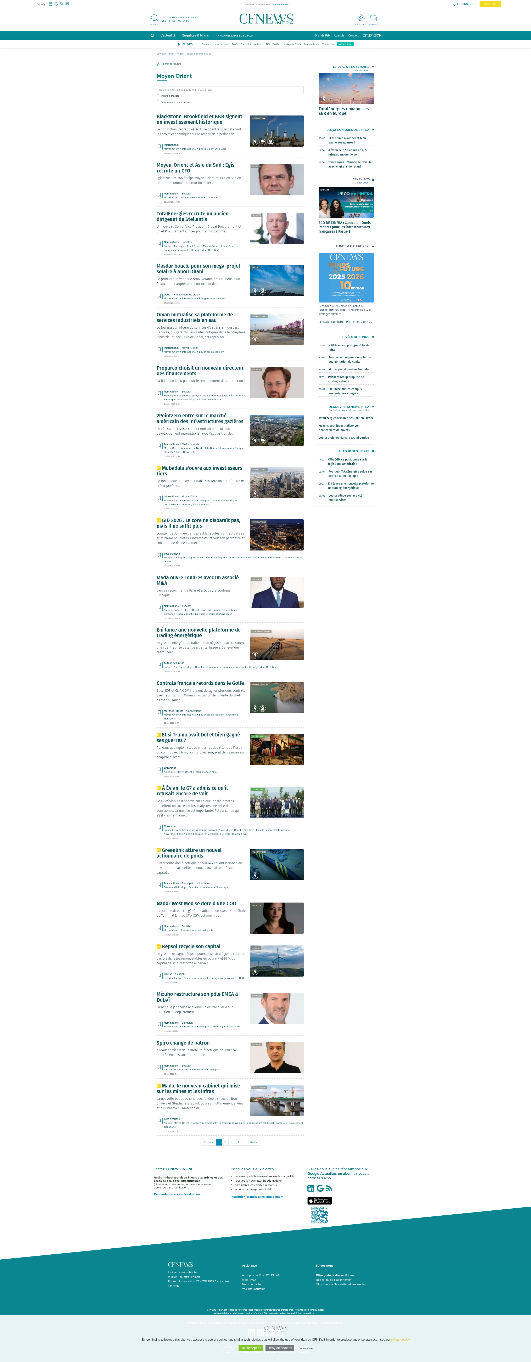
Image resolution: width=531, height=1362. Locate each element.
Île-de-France (229, 246)
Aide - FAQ (249, 1280)
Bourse (255, 948)
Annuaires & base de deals (234, 35)
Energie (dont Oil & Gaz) (212, 149)
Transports (201, 399)
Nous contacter (252, 1284)
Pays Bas (206, 610)
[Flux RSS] (62, 4)
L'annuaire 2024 (362, 322)
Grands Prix (322, 35)
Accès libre (345, 44)
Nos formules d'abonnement (334, 1280)
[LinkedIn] (51, 4)
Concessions (193, 711)
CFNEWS (249, 4)
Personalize (305, 1348)
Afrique (177, 395)
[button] (176, 18)
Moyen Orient (172, 149)
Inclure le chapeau (170, 95)
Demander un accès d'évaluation (177, 1194)
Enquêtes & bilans (195, 35)
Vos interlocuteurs (254, 1289)
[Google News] (57, 3)
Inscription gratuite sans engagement (257, 1196)
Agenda (339, 35)
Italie (259, 830)
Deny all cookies (280, 1348)
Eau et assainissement (211, 352)
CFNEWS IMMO (263, 4)
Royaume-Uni (171, 887)
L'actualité (168, 35)
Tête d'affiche (259, 522)
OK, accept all (251, 1348)
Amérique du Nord (191, 448)
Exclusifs (206, 44)
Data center (295, 1123)
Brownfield (189, 452)
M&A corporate (190, 444)
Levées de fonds (292, 44)
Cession (180, 974)
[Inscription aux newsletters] (67, 4)
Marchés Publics (260, 684)
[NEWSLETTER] (373, 17)
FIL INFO (188, 44)
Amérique (179, 246)
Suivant (253, 1142)
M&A (234, 44)
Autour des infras (261, 631)
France (198, 246)
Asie (184, 197)
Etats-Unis (210, 448)
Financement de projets (187, 294)
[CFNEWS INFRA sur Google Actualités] (321, 1190)
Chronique (328, 44)
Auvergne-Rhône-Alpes (177, 834)
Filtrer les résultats (172, 64)
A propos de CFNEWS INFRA (260, 1275)
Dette (276, 44)
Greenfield (232, 714)
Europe (168, 246)
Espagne (268, 830)
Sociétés (256, 166)
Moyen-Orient (190, 348)
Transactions (259, 417)
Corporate (211, 197)
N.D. (214, 772)
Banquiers (257, 995)
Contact (353, 35)
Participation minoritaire (195, 883)
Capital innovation (251, 44)
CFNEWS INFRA (281, 4)
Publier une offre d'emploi (184, 1277)
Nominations (311, 44)
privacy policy (400, 1339)
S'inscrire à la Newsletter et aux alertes (341, 1284)
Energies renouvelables (177, 250)
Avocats (256, 579)
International (221, 44)
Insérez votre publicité (182, 1272)
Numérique (214, 399)
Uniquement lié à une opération (176, 102)
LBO (267, 44)
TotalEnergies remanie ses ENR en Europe (344, 111)
